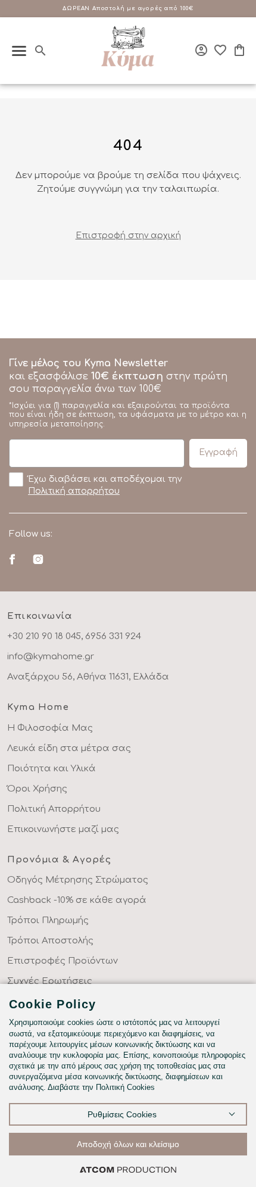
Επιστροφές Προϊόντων (62, 961)
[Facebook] (12, 559)
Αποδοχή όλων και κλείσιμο (128, 1144)
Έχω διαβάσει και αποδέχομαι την (105, 485)
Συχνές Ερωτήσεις (49, 981)
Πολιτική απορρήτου (74, 491)
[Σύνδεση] (201, 50)
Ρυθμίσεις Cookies (122, 1114)
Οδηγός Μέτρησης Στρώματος (77, 880)
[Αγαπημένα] (220, 50)
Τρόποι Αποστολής (50, 941)
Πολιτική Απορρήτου (54, 809)
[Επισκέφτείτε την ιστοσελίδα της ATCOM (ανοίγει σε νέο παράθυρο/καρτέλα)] (128, 1169)
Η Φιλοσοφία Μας (50, 728)
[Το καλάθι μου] (239, 50)
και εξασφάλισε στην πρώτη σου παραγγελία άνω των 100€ (127, 393)
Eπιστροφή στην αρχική (128, 235)
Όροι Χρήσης (37, 789)
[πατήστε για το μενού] (19, 51)
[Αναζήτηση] (40, 50)
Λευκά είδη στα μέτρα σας (69, 748)
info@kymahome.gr (50, 657)
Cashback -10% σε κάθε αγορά (76, 900)
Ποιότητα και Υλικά (51, 769)
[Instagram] (38, 559)
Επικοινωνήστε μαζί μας (63, 829)
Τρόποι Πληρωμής (48, 920)
